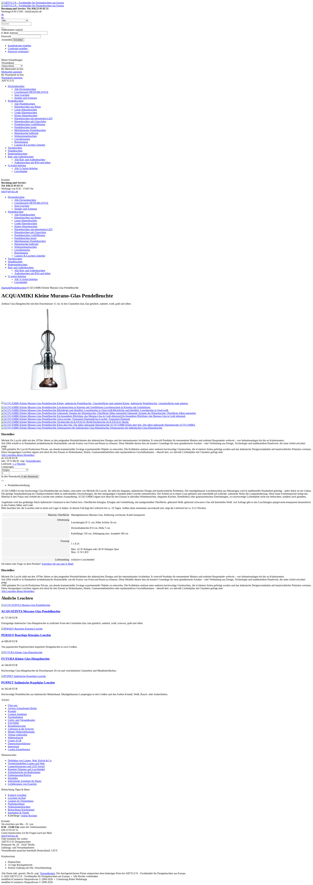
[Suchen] (2, 27)
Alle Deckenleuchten (25, 89)
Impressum (13, 746)
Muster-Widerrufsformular (21, 731)
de (2, 14)
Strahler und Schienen (25, 98)
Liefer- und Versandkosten (21, 720)
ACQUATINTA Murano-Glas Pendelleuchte (30, 611)
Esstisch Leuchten (17, 795)
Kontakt (12, 711)
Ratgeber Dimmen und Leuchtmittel (26, 769)
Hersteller (13, 778)
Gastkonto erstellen (18, 48)
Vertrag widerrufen (17, 734)
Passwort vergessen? (18, 51)
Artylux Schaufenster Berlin (22, 708)
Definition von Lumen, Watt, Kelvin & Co (30, 760)
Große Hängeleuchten (25, 112)
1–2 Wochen (18, 463)
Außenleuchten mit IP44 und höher (32, 162)
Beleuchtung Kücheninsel (21, 809)
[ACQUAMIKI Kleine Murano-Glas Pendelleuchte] (47, 400)
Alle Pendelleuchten (24, 103)
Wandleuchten (15, 150)
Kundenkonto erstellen (19, 45)
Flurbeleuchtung (16, 803)
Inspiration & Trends (18, 812)
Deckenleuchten (16, 86)
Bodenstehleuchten (17, 153)
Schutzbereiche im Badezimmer (24, 772)
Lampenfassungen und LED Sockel (26, 766)
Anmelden (18, 40)
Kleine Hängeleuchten (25, 115)
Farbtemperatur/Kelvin (19, 775)
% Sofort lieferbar (17, 165)
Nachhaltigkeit (15, 717)
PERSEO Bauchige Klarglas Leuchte (26, 635)
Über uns (12, 705)
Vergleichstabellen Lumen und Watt (26, 763)
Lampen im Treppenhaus (20, 801)
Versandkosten (33, 461)
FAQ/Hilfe (13, 723)
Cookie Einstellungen (19, 749)
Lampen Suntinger (17, 714)
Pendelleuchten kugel (25, 127)
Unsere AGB (14, 740)
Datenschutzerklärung (19, 743)
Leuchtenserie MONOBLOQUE (31, 92)
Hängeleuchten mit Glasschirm (30, 121)
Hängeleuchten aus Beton (27, 106)
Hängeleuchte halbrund (26, 133)
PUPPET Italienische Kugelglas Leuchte (28, 682)
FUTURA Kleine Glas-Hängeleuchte (25, 658)
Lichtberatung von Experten (22, 784)
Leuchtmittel (20, 171)
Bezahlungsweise (17, 726)
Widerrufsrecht (15, 737)
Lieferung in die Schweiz (21, 728)
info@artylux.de (9, 191)
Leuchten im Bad (17, 798)
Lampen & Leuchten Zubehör (29, 145)
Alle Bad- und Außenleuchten (29, 159)
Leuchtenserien (22, 139)
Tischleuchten (15, 147)
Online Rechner (29, 815)
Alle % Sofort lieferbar (26, 168)
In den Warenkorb (29, 476)
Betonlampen (21, 142)
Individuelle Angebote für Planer (24, 781)
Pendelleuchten (15, 100)
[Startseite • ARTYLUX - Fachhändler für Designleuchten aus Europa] (32, 2)
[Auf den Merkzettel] (2, 480)
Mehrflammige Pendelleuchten (30, 130)
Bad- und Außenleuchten (21, 156)
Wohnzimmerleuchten (25, 136)
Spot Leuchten (21, 95)
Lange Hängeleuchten (25, 109)
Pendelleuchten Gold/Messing (29, 124)
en (2, 17)
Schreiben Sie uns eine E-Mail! (58, 563)
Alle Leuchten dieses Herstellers (17, 455)
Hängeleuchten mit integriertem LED (33, 118)
